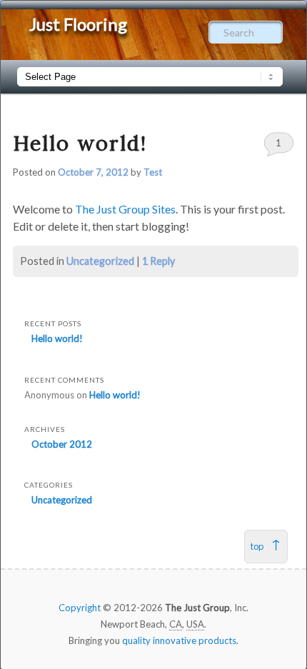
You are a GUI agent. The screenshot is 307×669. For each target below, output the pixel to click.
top (257, 546)
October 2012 (61, 444)
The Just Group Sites (125, 209)
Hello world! (80, 143)
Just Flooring (78, 24)
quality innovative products (179, 640)
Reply (158, 261)
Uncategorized (100, 261)
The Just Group (197, 607)
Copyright (80, 607)
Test (153, 172)
